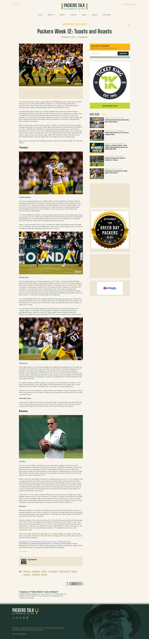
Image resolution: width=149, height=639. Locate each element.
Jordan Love (27, 574)
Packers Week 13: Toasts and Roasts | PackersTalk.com (44, 596)
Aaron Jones (29, 135)
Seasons (95, 15)
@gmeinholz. (50, 545)
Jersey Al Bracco (121, 143)
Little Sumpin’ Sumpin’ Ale (63, 299)
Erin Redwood (120, 130)
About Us (51, 15)
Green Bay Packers (64, 571)
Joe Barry (22, 461)
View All (104, 114)
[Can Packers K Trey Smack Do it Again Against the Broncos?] (97, 173)
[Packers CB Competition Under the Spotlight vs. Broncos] (97, 161)
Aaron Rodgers (35, 571)
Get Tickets (107, 15)
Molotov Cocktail (46, 382)
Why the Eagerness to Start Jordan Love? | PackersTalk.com (46, 594)
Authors (62, 15)
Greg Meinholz (83, 37)
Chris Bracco (22, 634)
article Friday (59, 209)
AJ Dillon (40, 135)
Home (40, 15)
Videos (84, 15)
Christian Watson (25, 197)
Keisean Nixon (35, 574)
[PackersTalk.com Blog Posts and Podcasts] (74, 6)
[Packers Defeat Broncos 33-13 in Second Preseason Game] (97, 135)
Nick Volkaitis (120, 156)
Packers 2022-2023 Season (74, 24)
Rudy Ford (44, 574)
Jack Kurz (119, 169)
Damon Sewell (120, 118)
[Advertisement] (50, 93)
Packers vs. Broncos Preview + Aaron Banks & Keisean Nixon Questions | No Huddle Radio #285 (116, 147)
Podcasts (73, 15)
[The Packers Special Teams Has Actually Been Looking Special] (97, 122)
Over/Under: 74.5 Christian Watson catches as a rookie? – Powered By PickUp (45, 541)
